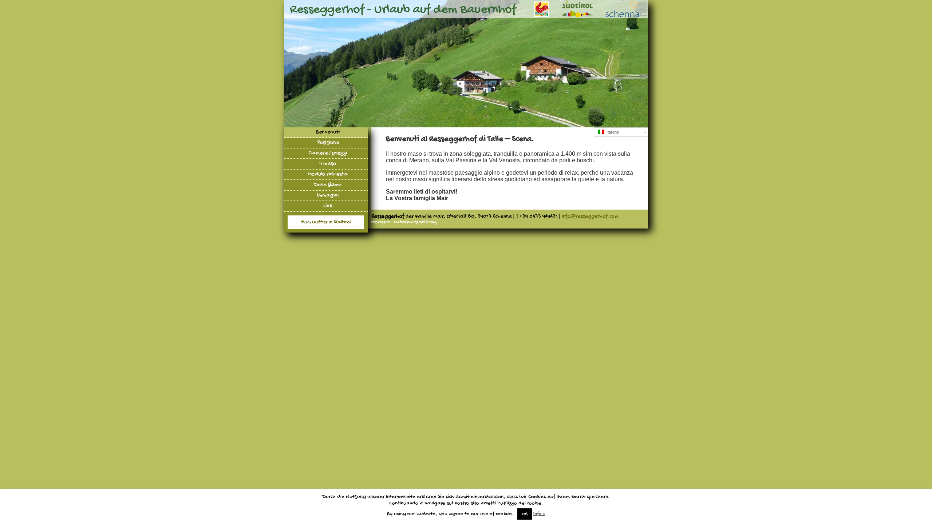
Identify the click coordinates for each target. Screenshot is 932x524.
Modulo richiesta (328, 174)
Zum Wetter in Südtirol (326, 222)
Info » (539, 514)
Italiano (611, 132)
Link (327, 206)
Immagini (328, 195)
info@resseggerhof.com (590, 216)
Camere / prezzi (327, 153)
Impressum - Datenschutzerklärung (404, 222)
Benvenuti (328, 132)
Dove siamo (327, 185)
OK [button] (525, 514)
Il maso (327, 163)
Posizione (328, 142)
